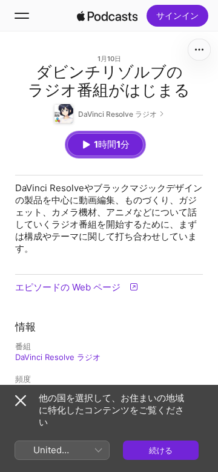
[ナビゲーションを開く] (21, 15)
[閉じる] (20, 400)
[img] (107, 16)
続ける (161, 450)
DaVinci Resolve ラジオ (58, 357)
